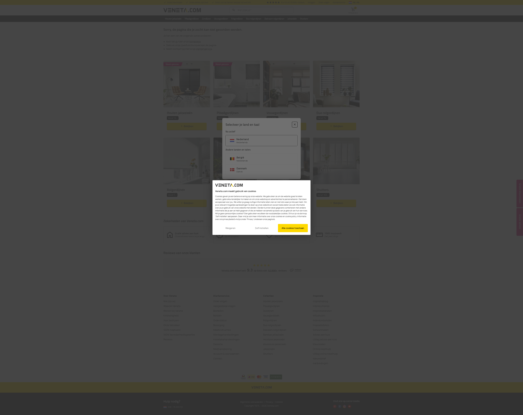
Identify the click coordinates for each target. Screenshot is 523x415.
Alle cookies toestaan (293, 228)
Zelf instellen (261, 228)
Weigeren (230, 228)
